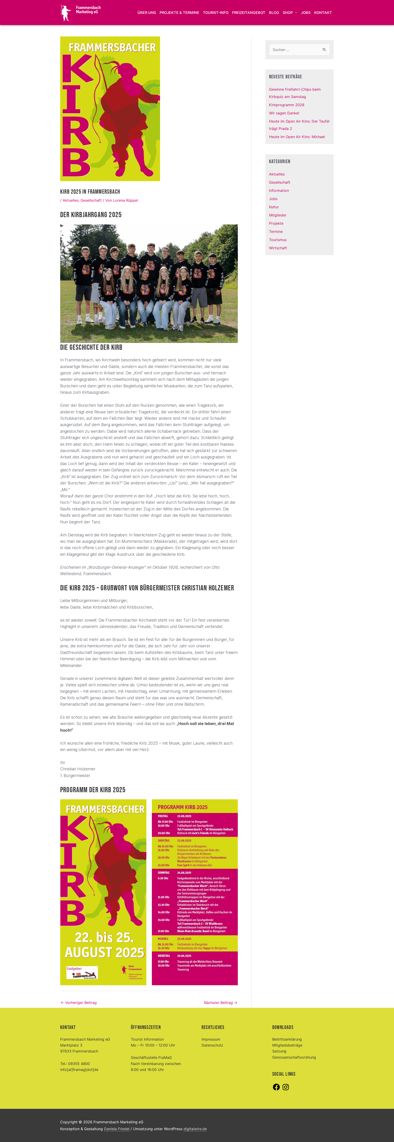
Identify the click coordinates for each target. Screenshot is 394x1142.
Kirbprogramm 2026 (286, 105)
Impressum (211, 1039)
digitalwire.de (195, 1129)
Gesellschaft (91, 200)
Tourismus (278, 239)
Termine (276, 231)
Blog (274, 12)
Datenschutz (212, 1045)
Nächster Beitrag (220, 1002)
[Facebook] (276, 1090)
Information (279, 190)
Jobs (306, 12)
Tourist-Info (215, 12)
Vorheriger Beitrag (79, 1002)
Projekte (276, 223)
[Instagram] (286, 1090)
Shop (288, 12)
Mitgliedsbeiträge (287, 1045)
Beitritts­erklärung (287, 1039)
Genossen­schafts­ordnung (294, 1057)
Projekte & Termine (179, 12)
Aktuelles (70, 200)
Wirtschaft (278, 248)
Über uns (146, 12)
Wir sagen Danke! (284, 113)
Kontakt (323, 12)
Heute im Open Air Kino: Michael (297, 136)
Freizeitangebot (248, 12)
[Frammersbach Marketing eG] (80, 12)
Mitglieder (277, 215)
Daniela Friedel (117, 1129)
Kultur (274, 207)
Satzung (279, 1051)
